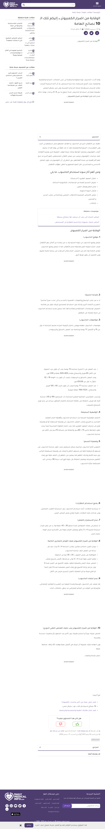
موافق (29, 825)
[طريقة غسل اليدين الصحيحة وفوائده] (29, 93)
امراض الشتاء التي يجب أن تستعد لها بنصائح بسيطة (78, 217)
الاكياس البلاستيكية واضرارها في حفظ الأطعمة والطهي (15, 26)
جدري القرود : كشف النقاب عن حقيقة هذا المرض (14, 85)
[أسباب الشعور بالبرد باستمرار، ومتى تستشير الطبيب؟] (29, 74)
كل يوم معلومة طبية (84, 731)
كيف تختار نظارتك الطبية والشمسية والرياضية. (77, 710)
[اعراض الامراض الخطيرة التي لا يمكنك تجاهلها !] (29, 42)
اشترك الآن (67, 806)
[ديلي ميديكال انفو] (10, 5)
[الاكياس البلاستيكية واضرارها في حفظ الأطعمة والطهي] (29, 28)
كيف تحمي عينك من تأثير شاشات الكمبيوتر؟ (79, 702)
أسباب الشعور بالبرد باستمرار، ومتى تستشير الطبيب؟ (14, 75)
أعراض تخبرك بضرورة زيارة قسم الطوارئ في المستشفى (77, 222)
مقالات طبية (87, 12)
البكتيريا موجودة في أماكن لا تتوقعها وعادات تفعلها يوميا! (13, 53)
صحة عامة (76, 12)
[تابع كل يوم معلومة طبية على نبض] (20, 102)
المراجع (96, 747)
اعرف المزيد (39, 825)
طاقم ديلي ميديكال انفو (57, 731)
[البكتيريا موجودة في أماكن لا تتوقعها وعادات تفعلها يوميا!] (29, 55)
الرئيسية (97, 12)
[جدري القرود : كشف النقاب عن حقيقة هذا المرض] (29, 83)
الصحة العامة (95, 740)
